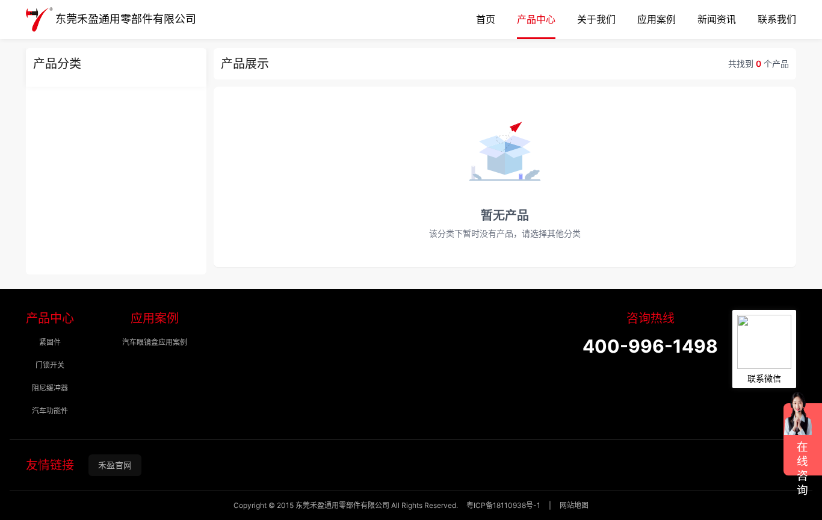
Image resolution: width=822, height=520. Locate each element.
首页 (485, 19)
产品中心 (536, 19)
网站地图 (574, 505)
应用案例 (656, 19)
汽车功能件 (50, 410)
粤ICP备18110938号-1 (503, 505)
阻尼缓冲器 (50, 387)
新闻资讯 (716, 19)
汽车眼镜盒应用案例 (154, 342)
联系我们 (777, 19)
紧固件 (50, 342)
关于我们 (596, 19)
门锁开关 (50, 365)
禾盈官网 (115, 465)
